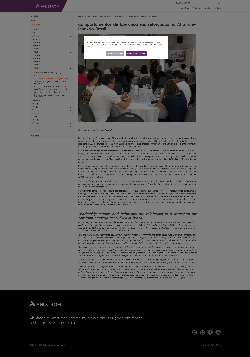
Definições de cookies (115, 53)
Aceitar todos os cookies (136, 53)
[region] (126, 48)
